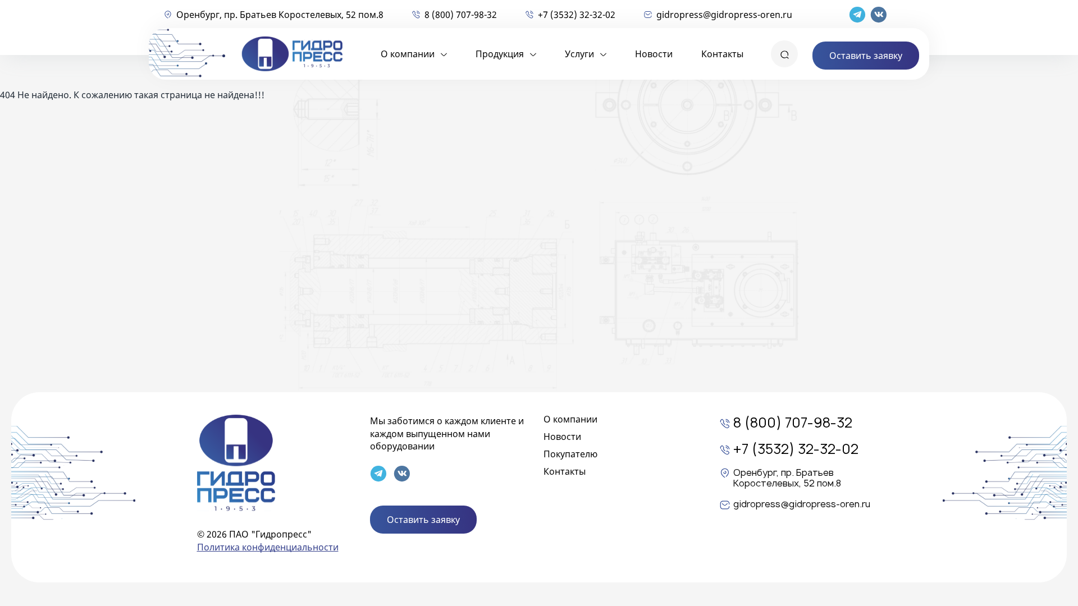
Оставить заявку (865, 55)
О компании (408, 54)
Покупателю (570, 454)
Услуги (579, 54)
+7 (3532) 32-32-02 (576, 14)
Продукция (500, 54)
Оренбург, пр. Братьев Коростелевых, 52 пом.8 (279, 14)
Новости (654, 54)
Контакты (722, 54)
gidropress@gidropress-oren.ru (724, 14)
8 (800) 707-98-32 (460, 14)
